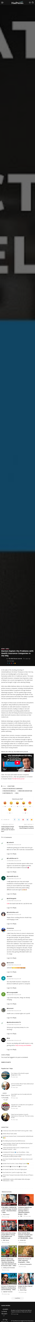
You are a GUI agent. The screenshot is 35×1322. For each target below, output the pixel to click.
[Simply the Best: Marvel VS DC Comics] (26, 1278)
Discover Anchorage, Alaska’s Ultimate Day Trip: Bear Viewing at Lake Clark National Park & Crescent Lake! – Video (8, 1262)
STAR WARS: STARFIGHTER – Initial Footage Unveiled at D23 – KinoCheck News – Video (9, 1209)
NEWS (3, 648)
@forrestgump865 (12, 992)
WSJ (17, 793)
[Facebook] (7, 663)
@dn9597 (9, 976)
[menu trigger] (3, 2)
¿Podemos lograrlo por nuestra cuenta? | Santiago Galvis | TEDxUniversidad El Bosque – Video (25, 1210)
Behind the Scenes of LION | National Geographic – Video (24, 1260)
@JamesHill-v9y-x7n (12, 876)
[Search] (33, 2)
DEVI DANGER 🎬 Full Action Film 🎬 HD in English (15, 1166)
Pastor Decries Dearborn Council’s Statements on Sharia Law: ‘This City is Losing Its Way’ (22, 1116)
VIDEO (7, 648)
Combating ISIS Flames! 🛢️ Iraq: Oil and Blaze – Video (16, 1152)
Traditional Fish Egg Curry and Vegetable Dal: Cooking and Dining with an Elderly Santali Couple (17, 1155)
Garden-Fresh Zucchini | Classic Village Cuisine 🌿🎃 (16, 1163)
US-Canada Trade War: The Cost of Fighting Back (15, 1169)
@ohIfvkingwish (11, 898)
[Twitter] (9, 663)
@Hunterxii (10, 1008)
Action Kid (23, 1240)
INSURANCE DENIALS (9, 791)
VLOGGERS (5, 1256)
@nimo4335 (10, 962)
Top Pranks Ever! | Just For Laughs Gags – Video (14, 1172)
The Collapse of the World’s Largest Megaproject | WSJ (20, 1074)
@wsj (8, 1038)
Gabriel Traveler (8, 1291)
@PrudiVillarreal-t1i (12, 858)
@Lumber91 (10, 842)
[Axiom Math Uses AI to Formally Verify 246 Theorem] (5, 1096)
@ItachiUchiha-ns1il (12, 912)
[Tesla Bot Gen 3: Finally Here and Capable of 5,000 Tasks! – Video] (5, 1107)
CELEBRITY (22, 1283)
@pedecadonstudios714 (14, 1022)
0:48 (8, 903)
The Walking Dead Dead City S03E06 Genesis (14, 1141)
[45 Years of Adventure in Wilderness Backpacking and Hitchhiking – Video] (9, 1278)
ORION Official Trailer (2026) (10, 1133)
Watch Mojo (23, 1290)
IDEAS (20, 1204)
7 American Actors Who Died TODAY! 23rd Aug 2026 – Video (17, 1130)
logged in (13, 1057)
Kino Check (6, 1214)
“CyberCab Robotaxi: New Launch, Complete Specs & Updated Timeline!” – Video (16, 1148)
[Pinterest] (11, 663)
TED (21, 1216)
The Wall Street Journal (15, 658)
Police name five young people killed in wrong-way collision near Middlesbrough (8, 1235)
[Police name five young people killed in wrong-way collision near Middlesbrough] (9, 1225)
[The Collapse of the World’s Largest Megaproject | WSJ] (5, 1075)
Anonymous (10, 928)
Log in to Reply (11, 854)
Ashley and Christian (9, 1267)
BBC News (6, 1240)
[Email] (15, 663)
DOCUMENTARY (23, 1256)
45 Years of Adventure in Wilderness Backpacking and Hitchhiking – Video (8, 1287)
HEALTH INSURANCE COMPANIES (12, 788)
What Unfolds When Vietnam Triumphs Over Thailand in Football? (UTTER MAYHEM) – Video (25, 1235)
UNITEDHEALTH (8, 793)
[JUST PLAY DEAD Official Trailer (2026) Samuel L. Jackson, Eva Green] (5, 1086)
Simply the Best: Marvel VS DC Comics (25, 1287)
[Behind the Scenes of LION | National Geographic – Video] (26, 1251)
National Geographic (26, 1264)
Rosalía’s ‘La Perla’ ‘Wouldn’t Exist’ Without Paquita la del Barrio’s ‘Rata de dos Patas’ (21, 1311)
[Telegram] (13, 663)
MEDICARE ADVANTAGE (25, 791)
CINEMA (4, 1204)
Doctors (11, 786)
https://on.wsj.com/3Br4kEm (23, 1045)
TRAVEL (21, 1230)
